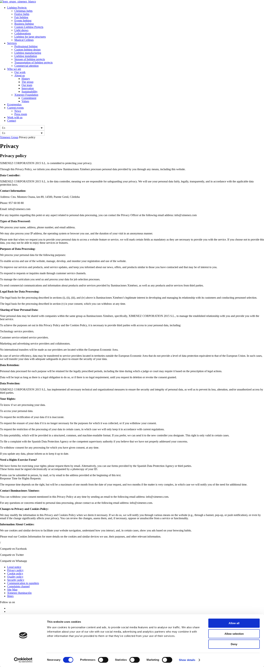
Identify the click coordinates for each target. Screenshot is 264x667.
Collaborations (22, 33)
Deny (234, 644)
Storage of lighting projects (29, 59)
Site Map (12, 589)
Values (25, 101)
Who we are (14, 68)
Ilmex (10, 596)
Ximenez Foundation (26, 94)
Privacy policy (15, 570)
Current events (15, 107)
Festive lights (21, 14)
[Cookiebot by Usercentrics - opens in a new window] (23, 660)
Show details (187, 659)
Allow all (234, 623)
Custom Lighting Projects (28, 27)
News (17, 110)
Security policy (15, 579)
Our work (20, 72)
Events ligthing (22, 20)
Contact (11, 120)
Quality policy (15, 576)
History (26, 78)
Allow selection (234, 633)
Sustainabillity (30, 91)
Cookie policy (15, 573)
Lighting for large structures (30, 36)
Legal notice (14, 567)
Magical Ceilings (24, 39)
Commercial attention (26, 65)
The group (27, 81)
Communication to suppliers (23, 583)
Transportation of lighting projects (33, 62)
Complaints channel (18, 586)
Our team (27, 85)
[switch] (103, 660)
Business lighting (24, 23)
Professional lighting (26, 46)
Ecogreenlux (14, 104)
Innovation (28, 88)
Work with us (14, 117)
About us (19, 75)
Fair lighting (21, 17)
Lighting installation (25, 56)
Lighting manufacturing (27, 52)
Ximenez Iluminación (19, 592)
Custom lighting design (27, 49)
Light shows (21, 30)
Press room (20, 114)
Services (12, 43)
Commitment (29, 98)
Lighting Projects (17, 7)
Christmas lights (23, 10)
